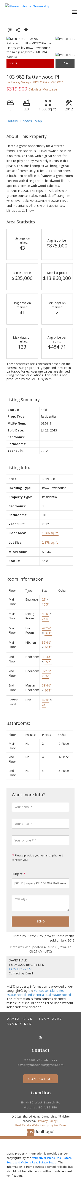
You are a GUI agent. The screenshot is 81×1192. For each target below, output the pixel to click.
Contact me (40, 1079)
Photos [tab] (26, 121)
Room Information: (25, 579)
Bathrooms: (18, 723)
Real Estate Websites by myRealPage (40, 1125)
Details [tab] (12, 121)
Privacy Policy (47, 1121)
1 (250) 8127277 (20, 969)
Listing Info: (18, 467)
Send (41, 921)
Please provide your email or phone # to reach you (37, 857)
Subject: (17, 874)
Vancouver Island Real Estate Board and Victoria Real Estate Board (38, 992)
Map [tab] (38, 121)
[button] (41, 1037)
